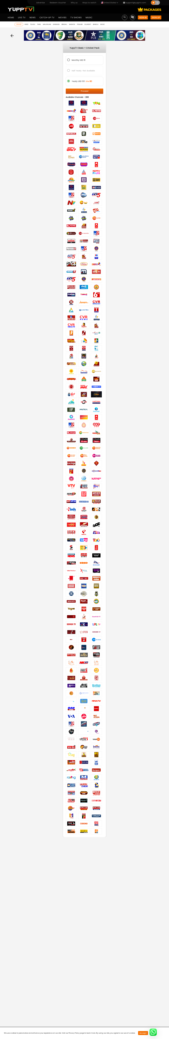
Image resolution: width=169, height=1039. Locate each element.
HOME (11, 17)
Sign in (143, 17)
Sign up (156, 17)
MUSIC (89, 17)
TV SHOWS (76, 17)
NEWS (32, 17)
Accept (143, 1033)
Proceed (84, 91)
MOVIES (62, 17)
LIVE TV (21, 17)
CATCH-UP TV (46, 17)
